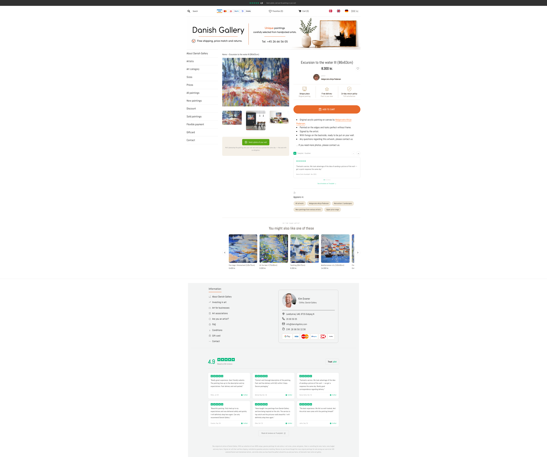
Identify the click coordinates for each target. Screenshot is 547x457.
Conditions (217, 330)
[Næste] (357, 252)
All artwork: (300, 203)
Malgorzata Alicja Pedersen (331, 79)
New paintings (194, 100)
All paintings (193, 93)
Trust (332, 361)
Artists (190, 61)
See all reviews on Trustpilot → (327, 183)
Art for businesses (220, 307)
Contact (191, 140)
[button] (355, 11)
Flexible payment (195, 124)
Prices (190, 85)
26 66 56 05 (291, 319)
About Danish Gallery (197, 53)
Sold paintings (194, 116)
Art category (193, 69)
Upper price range (332, 209)
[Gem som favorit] (357, 68)
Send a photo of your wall (258, 142)
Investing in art (219, 302)
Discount (191, 108)
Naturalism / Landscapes (343, 203)
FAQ (214, 324)
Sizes (189, 77)
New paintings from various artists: (308, 209)
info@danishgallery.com (296, 324)
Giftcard (191, 132)
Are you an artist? (220, 318)
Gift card (216, 335)
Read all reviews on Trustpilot (272, 433)
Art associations (220, 313)
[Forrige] (224, 252)
